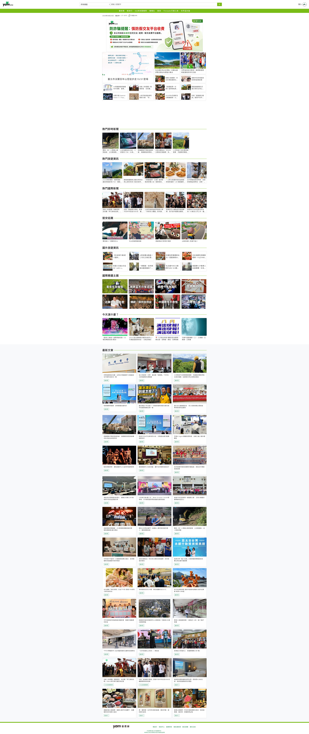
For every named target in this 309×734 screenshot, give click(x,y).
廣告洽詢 (193, 727)
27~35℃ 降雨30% (129, 15)
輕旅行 (129, 11)
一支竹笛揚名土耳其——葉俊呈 (149, 651)
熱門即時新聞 (110, 129)
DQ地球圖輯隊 (141, 11)
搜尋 (159, 11)
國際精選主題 (110, 275)
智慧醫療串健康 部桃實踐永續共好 (115, 406)
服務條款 (169, 727)
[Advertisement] (150, 114)
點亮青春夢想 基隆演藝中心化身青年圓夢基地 (119, 467)
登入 (300, 4)
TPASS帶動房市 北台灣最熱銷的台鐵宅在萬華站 (119, 651)
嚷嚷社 (152, 11)
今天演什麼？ (110, 314)
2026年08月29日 (108, 16)
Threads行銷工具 (170, 11)
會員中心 (162, 727)
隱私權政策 (177, 727)
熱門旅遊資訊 (110, 158)
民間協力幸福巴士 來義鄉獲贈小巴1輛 (187, 651)
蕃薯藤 (8, 4)
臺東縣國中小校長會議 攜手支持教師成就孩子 (154, 467)
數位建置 (185, 727)
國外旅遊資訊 (110, 247)
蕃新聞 (121, 11)
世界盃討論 (185, 11)
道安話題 (107, 218)
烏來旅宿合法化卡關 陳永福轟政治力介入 (152, 589)
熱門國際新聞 (110, 188)
